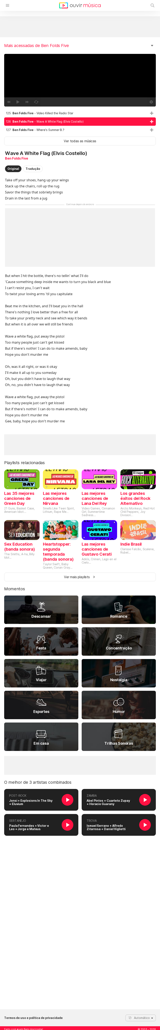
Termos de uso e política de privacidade (33, 1018)
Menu (7, 5)
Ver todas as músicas (80, 141)
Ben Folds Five (16, 158)
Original (13, 168)
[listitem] (80, 113)
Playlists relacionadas (24, 462)
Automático (142, 1018)
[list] (80, 121)
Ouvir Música (80, 5)
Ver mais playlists (77, 577)
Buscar (152, 5)
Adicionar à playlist (151, 113)
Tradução (33, 168)
